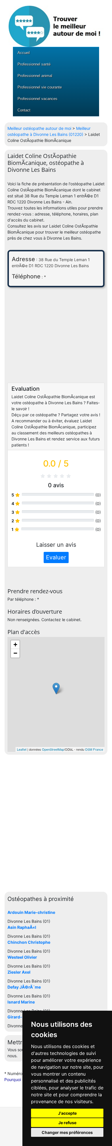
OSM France (94, 749)
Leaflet (21, 749)
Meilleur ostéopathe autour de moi (39, 128)
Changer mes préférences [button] (67, 1132)
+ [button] (15, 644)
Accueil (24, 53)
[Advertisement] (56, 336)
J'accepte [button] (67, 1113)
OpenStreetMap (53, 749)
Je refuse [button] (67, 1122)
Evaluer (56, 557)
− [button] (15, 653)
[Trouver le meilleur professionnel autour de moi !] (56, 23)
